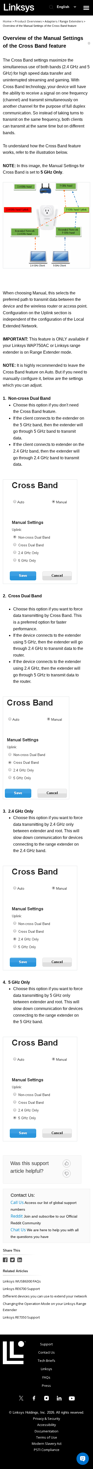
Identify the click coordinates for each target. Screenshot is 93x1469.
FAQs (46, 1377)
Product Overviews (28, 21)
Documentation (46, 1431)
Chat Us (18, 1230)
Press (46, 1385)
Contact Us (46, 1352)
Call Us (17, 1202)
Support (46, 1344)
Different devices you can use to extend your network (45, 1296)
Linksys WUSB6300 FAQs (22, 1281)
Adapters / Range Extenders (64, 21)
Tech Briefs (46, 1360)
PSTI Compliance (46, 1449)
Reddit (17, 1216)
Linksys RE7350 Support (21, 1317)
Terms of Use (46, 1437)
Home (7, 21)
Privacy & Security (46, 1418)
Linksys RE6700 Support (21, 1288)
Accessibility (46, 1424)
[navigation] (86, 8)
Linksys (14, 1352)
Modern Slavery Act (46, 1443)
